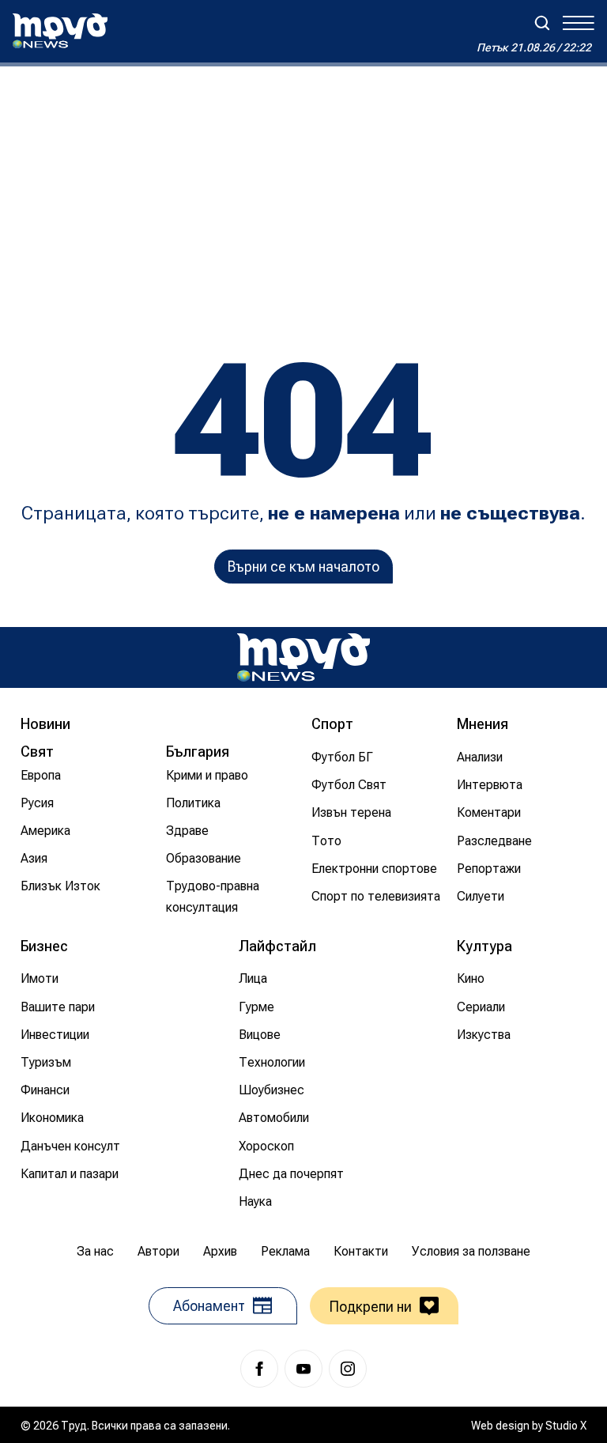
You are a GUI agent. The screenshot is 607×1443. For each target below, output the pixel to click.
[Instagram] (348, 1369)
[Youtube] (303, 1369)
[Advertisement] (303, 185)
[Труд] (303, 657)
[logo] (60, 30)
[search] (542, 23)
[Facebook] (259, 1369)
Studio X (565, 1425)
